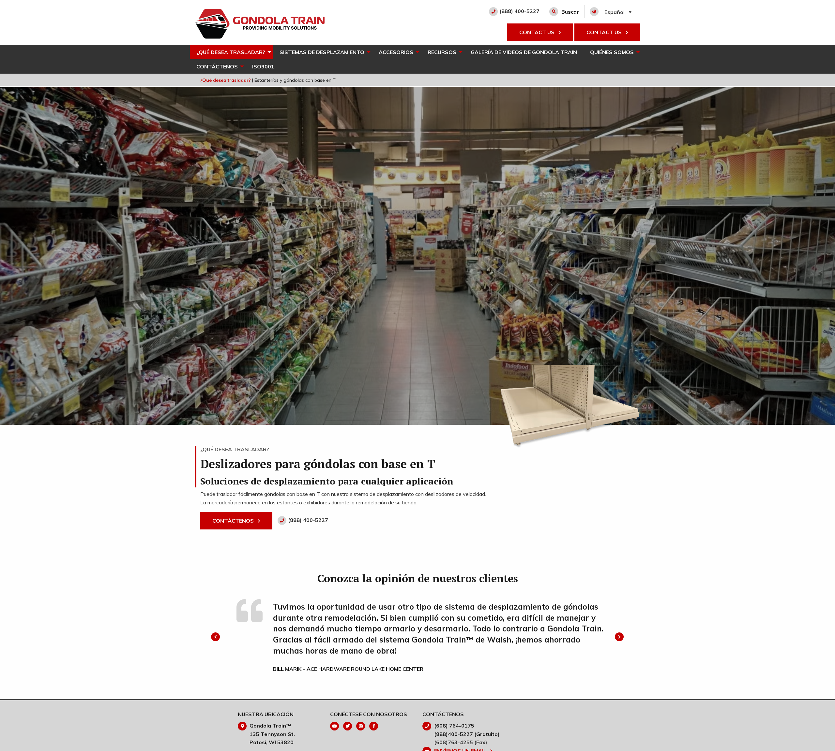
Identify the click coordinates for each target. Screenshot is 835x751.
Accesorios (396, 52)
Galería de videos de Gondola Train (524, 52)
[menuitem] (231, 52)
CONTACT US (537, 32)
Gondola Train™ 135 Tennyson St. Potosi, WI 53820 (272, 733)
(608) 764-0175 (454, 725)
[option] (417, 637)
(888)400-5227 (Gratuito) (467, 734)
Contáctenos (217, 66)
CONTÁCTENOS (233, 520)
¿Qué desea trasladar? (230, 52)
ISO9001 (263, 66)
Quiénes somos (612, 52)
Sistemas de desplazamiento (322, 52)
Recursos (442, 52)
